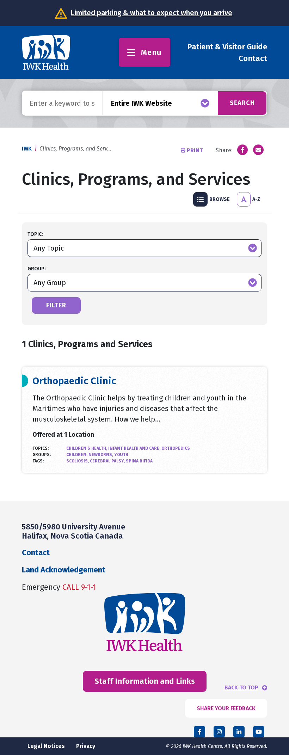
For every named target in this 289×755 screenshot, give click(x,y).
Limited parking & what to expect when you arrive (151, 12)
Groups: (41, 454)
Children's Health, (87, 448)
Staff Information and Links (144, 681)
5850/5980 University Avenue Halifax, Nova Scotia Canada (73, 531)
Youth (121, 454)
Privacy (85, 746)
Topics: (40, 448)
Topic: (35, 234)
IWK (27, 148)
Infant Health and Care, (134, 448)
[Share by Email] (258, 150)
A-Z (256, 199)
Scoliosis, (78, 461)
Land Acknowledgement (63, 570)
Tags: (38, 461)
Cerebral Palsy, (108, 461)
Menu (151, 52)
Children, (77, 454)
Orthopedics (175, 448)
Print (194, 150)
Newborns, (101, 454)
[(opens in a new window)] (242, 150)
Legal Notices (46, 746)
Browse (219, 199)
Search (242, 103)
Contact (253, 58)
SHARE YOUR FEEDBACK (226, 708)
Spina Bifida (139, 461)
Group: (36, 269)
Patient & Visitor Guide (227, 46)
